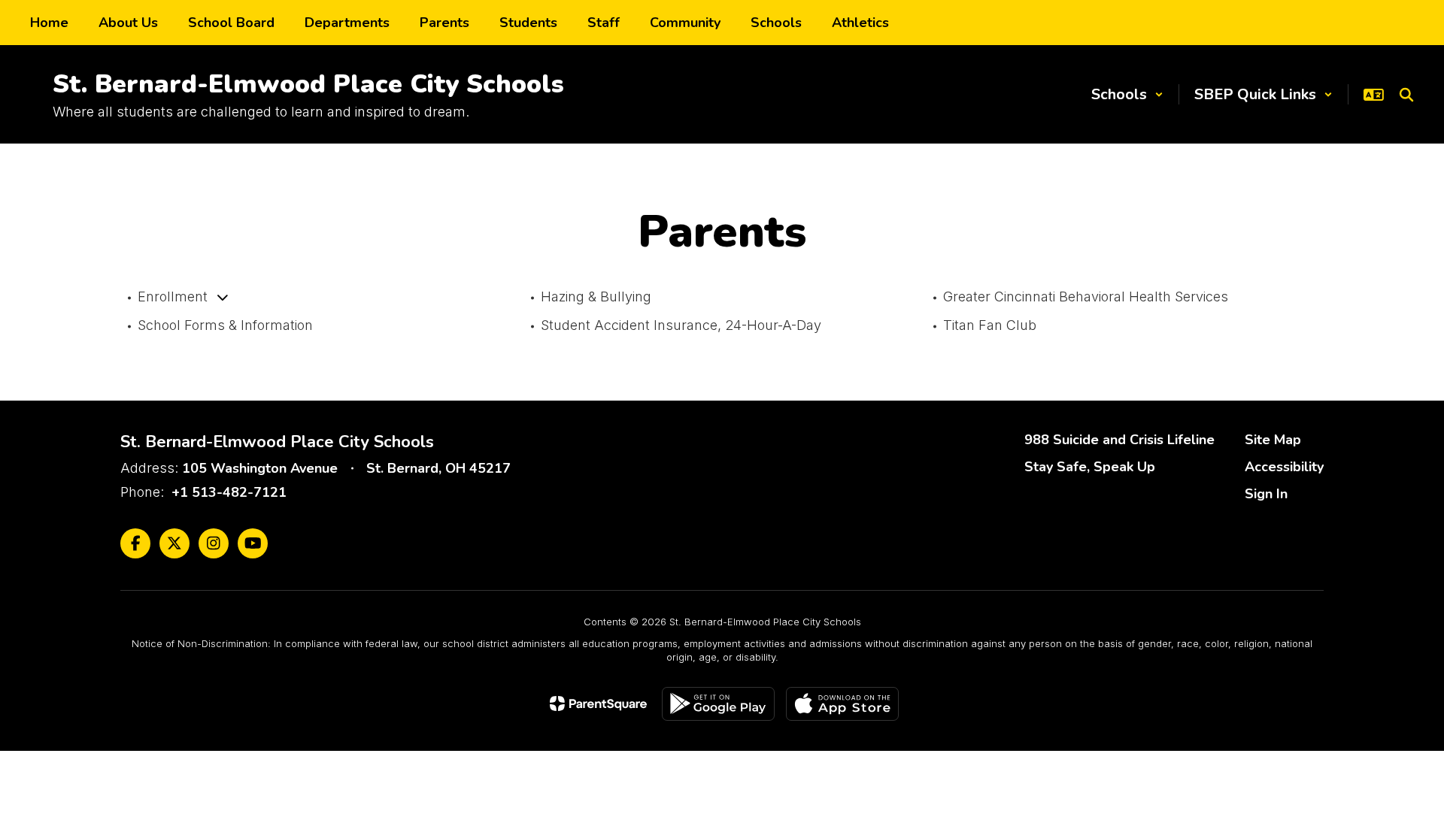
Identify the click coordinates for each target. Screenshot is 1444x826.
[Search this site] (1406, 94)
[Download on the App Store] (842, 704)
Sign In (1266, 494)
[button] (1127, 94)
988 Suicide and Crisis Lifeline (1119, 440)
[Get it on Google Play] (718, 704)
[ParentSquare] (598, 703)
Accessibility (1284, 467)
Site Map (1273, 440)
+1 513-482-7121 (229, 492)
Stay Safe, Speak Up (1089, 467)
